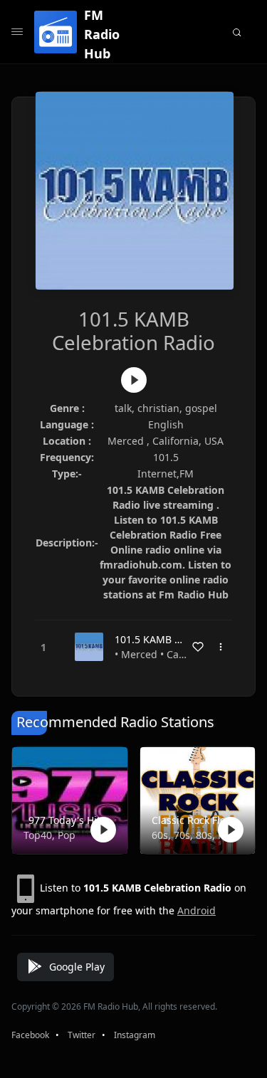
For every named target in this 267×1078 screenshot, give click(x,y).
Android (196, 910)
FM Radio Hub (102, 34)
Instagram (134, 1035)
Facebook (30, 1035)
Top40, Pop (49, 835)
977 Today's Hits (66, 820)
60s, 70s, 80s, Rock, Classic (195, 835)
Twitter (81, 1035)
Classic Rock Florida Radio (195, 820)
